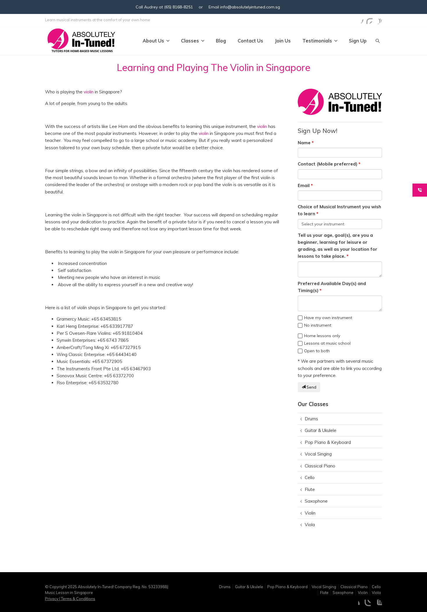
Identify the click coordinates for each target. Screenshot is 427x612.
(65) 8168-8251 (178, 7)
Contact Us (250, 41)
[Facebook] (358, 19)
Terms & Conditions (77, 598)
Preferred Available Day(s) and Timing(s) (332, 287)
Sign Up (358, 41)
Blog (221, 41)
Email (304, 185)
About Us (153, 41)
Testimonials (317, 41)
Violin (310, 513)
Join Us (283, 41)
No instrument (317, 325)
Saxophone (316, 501)
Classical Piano (320, 466)
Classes (190, 41)
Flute (310, 489)
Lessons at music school (327, 343)
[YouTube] (377, 19)
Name (304, 142)
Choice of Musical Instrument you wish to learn (339, 210)
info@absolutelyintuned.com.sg (250, 7)
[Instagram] (368, 19)
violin (89, 92)
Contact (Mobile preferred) (327, 164)
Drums (311, 418)
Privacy (52, 598)
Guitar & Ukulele (320, 430)
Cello (310, 477)
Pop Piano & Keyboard (328, 442)
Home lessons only (322, 335)
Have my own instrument (328, 317)
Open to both (317, 350)
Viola (310, 524)
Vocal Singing (318, 454)
